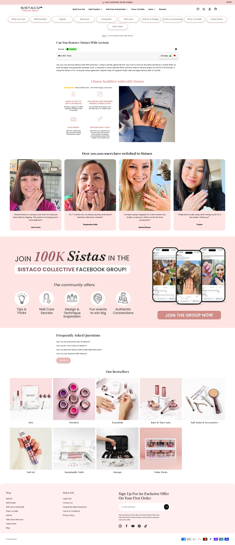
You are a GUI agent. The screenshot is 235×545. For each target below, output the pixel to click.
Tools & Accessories (173, 19)
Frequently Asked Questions (75, 507)
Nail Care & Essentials (15, 507)
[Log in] (209, 9)
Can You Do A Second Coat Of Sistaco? (73, 342)
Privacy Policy (68, 515)
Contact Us (68, 503)
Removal (84, 19)
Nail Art (9, 515)
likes (165, 55)
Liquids (62, 19)
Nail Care (128, 19)
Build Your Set (79, 9)
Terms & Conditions (71, 511)
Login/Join (67, 499)
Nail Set (9, 499)
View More (63, 360)
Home (104, 36)
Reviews (162, 9)
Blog (8, 528)
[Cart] (215, 9)
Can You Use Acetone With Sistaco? (71, 353)
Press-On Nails (138, 9)
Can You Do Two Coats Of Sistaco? (71, 345)
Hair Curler (117, 26)
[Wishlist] (197, 9)
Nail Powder (11, 503)
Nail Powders (94, 9)
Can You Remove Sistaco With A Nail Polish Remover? (79, 349)
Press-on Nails (12, 511)
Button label (6, 238)
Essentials (107, 19)
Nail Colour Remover (14, 519)
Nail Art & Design (150, 19)
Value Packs (217, 19)
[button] (203, 9)
